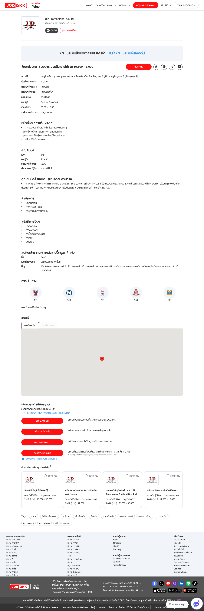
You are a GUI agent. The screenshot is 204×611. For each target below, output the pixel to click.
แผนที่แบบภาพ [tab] (48, 325)
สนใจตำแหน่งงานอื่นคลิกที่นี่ (127, 53)
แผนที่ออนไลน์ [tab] (30, 325)
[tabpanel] (102, 362)
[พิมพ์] (164, 67)
